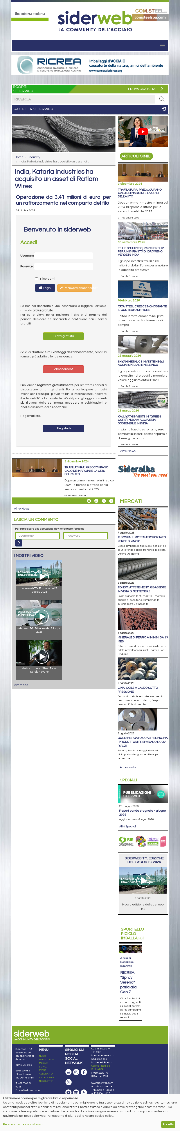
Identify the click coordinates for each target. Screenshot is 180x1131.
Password (27, 266)
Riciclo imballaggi (132, 933)
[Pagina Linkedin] (68, 1072)
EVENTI (43, 1070)
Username (27, 255)
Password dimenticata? (77, 288)
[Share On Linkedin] (96, 501)
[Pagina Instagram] (76, 1072)
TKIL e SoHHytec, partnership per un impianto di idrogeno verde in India (141, 252)
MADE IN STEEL (47, 1077)
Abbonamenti (64, 369)
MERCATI (44, 1063)
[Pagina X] (68, 1082)
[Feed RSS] (84, 1092)
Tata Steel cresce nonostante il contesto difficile (142, 308)
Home (19, 157)
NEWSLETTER (46, 1081)
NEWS (42, 1056)
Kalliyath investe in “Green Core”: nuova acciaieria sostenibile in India (139, 420)
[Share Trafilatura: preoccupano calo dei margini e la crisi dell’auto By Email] (88, 501)
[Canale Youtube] (68, 1092)
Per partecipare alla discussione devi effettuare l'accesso (49, 528)
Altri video (21, 685)
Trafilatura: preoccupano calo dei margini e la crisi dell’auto (86, 471)
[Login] (18, 542)
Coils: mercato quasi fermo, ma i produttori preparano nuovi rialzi (143, 741)
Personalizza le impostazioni (23, 1124)
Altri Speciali (128, 826)
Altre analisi (128, 767)
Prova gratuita (63, 336)
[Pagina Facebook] (84, 1072)
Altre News (21, 508)
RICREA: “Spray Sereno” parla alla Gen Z (128, 982)
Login (46, 288)
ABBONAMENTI (47, 1074)
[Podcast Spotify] (76, 1092)
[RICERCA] (161, 99)
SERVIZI (43, 1067)
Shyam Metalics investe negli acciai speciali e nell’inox (141, 363)
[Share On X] (103, 501)
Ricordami (44, 278)
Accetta (168, 1124)
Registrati (63, 428)
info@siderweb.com (29, 1090)
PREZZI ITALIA (46, 1059)
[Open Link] (30, 14)
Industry (34, 157)
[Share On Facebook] (111, 501)
